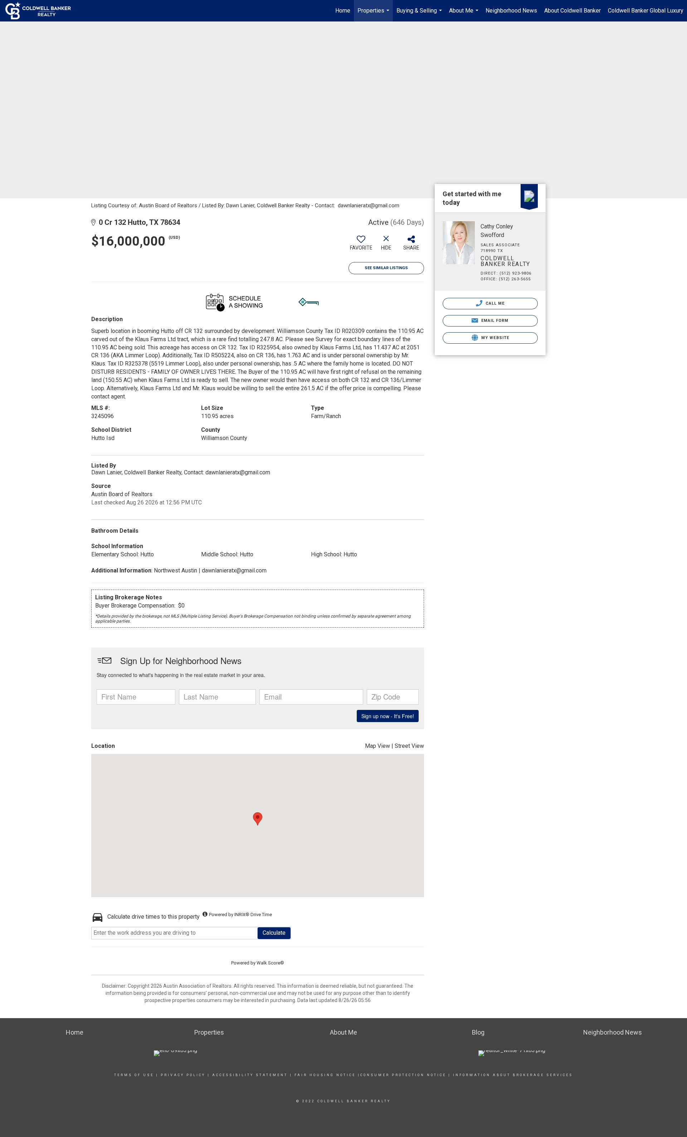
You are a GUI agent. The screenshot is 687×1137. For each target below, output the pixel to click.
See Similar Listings (386, 268)
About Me (464, 14)
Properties (374, 14)
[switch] (361, 245)
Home (342, 10)
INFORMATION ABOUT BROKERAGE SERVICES (513, 1075)
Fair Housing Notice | (327, 1075)
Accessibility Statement (250, 1075)
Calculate (274, 932)
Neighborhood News (511, 10)
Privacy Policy (183, 1075)
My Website (494, 337)
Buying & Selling (420, 14)
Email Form (493, 320)
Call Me (494, 303)
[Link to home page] (41, 10)
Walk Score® (270, 963)
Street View (409, 745)
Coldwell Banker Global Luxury (645, 10)
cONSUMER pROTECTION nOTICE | (406, 1075)
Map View (377, 745)
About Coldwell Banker (572, 10)
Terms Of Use (134, 1075)
